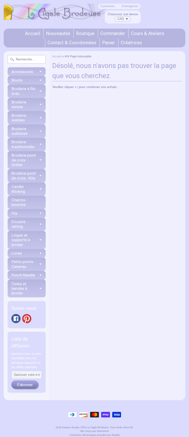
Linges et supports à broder (21, 240)
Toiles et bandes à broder (19, 289)
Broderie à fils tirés (23, 91)
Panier (108, 42)
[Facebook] (16, 318)
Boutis (17, 80)
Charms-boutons (19, 202)
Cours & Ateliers (147, 33)
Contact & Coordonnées (71, 42)
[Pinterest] (26, 318)
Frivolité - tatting (20, 224)
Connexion (107, 6)
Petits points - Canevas (24, 264)
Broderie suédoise (19, 131)
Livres (17, 253)
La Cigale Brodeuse (98, 427)
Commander (112, 33)
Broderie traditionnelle (23, 144)
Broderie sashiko (19, 117)
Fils (15, 213)
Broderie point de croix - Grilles (24, 160)
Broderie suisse (19, 104)
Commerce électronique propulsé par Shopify (94, 435)
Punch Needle (23, 275)
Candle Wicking (18, 189)
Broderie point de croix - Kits (24, 175)
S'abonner (25, 385)
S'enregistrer (129, 6)
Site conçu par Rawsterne (94, 431)
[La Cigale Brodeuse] (56, 14)
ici (76, 87)
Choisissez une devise (123, 14)
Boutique (85, 33)
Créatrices (131, 42)
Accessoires (22, 71)
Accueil (32, 33)
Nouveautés (58, 33)
